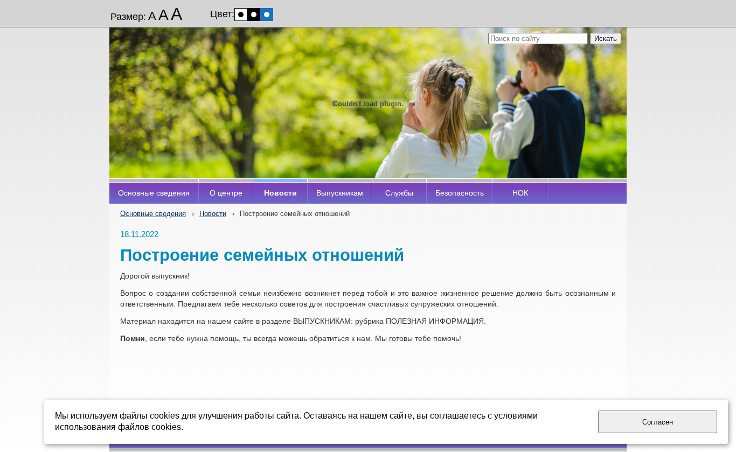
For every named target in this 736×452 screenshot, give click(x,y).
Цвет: (222, 14)
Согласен (657, 422)
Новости (212, 214)
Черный (253, 14)
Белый (240, 14)
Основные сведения (153, 214)
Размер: (128, 16)
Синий (266, 14)
